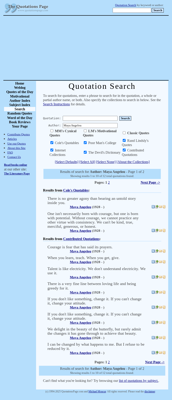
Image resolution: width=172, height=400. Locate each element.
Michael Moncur (97, 391)
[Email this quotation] (160, 207)
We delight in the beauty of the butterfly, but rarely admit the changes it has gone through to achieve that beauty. (94, 331)
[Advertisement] (101, 48)
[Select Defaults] (66, 162)
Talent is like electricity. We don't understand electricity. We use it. (96, 270)
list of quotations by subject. (138, 381)
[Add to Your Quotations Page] (157, 207)
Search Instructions (56, 104)
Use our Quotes (16, 143)
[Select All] (87, 162)
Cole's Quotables (75, 190)
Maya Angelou (80, 207)
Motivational (19, 96)
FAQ (10, 152)
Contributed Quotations (81, 239)
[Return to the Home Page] (26, 13)
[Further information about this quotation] (153, 207)
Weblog (20, 87)
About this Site (16, 148)
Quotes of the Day (19, 92)
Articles (12, 138)
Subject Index (19, 105)
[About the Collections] (133, 162)
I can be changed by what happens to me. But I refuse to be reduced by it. (95, 346)
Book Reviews (19, 122)
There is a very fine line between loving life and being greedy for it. (91, 285)
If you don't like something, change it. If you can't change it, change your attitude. (94, 301)
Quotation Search (125, 5)
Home (19, 83)
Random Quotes (19, 113)
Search (20, 109)
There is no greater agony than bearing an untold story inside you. (91, 200)
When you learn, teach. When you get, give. (83, 257)
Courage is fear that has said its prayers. (80, 247)
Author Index (19, 100)
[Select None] (106, 162)
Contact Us (14, 157)
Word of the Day (19, 118)
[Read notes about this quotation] (164, 207)
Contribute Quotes (18, 134)
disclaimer (149, 391)
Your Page (20, 126)
